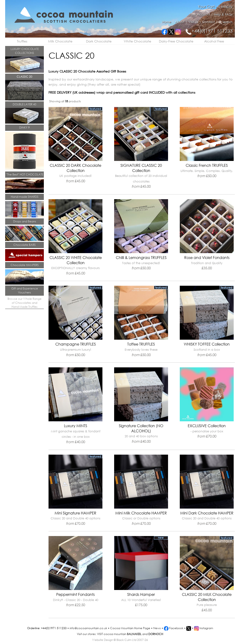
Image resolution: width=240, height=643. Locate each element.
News (157, 628)
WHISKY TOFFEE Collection (207, 349)
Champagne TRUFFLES (75, 349)
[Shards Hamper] (141, 589)
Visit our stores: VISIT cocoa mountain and (120, 634)
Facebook (176, 628)
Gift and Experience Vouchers (24, 290)
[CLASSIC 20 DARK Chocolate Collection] (75, 160)
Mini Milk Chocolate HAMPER (141, 518)
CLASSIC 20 (24, 77)
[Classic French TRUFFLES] (207, 160)
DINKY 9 (24, 127)
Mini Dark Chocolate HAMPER (206, 518)
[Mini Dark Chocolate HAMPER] (207, 508)
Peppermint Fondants (75, 599)
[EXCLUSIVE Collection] (207, 420)
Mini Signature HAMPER (75, 518)
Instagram (206, 628)
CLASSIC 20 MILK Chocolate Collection (207, 602)
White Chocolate (137, 41)
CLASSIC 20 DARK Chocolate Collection (75, 173)
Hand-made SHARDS (24, 197)
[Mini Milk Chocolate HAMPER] (141, 508)
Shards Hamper (141, 599)
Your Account (199, 14)
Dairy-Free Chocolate (176, 41)
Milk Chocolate (60, 41)
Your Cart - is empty (215, 6)
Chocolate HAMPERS (25, 265)
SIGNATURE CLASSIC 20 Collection (141, 176)
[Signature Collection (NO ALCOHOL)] (141, 420)
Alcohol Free (214, 41)
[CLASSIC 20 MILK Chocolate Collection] (207, 589)
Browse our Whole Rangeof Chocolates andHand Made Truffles (24, 303)
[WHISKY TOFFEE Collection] (207, 339)
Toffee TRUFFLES (141, 349)
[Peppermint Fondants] (75, 589)
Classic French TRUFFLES (206, 170)
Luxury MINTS (75, 433)
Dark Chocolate (99, 41)
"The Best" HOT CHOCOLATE (24, 174)
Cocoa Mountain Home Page (130, 628)
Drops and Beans (24, 221)
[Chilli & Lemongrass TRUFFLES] (141, 252)
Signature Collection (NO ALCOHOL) (141, 433)
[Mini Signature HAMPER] (75, 508)
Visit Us (193, 22)
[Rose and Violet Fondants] (207, 252)
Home (166, 22)
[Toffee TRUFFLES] (141, 339)
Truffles (22, 41)
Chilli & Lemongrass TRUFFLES (141, 262)
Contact (208, 22)
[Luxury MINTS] (75, 420)
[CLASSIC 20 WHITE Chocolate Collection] (75, 252)
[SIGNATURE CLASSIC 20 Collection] (141, 160)
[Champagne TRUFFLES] (75, 339)
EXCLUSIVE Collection (207, 430)
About (179, 22)
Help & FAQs (223, 14)
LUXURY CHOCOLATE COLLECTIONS (25, 51)
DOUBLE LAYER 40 (24, 104)
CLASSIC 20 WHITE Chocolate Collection (75, 265)
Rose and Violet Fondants (206, 262)
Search (227, 22)
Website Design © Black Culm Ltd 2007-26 (120, 640)
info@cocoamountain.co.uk (88, 628)
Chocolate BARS (24, 245)
